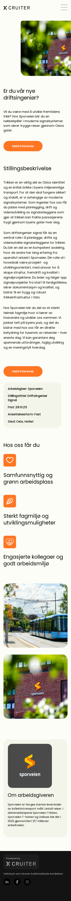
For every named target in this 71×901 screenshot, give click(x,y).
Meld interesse (23, 146)
